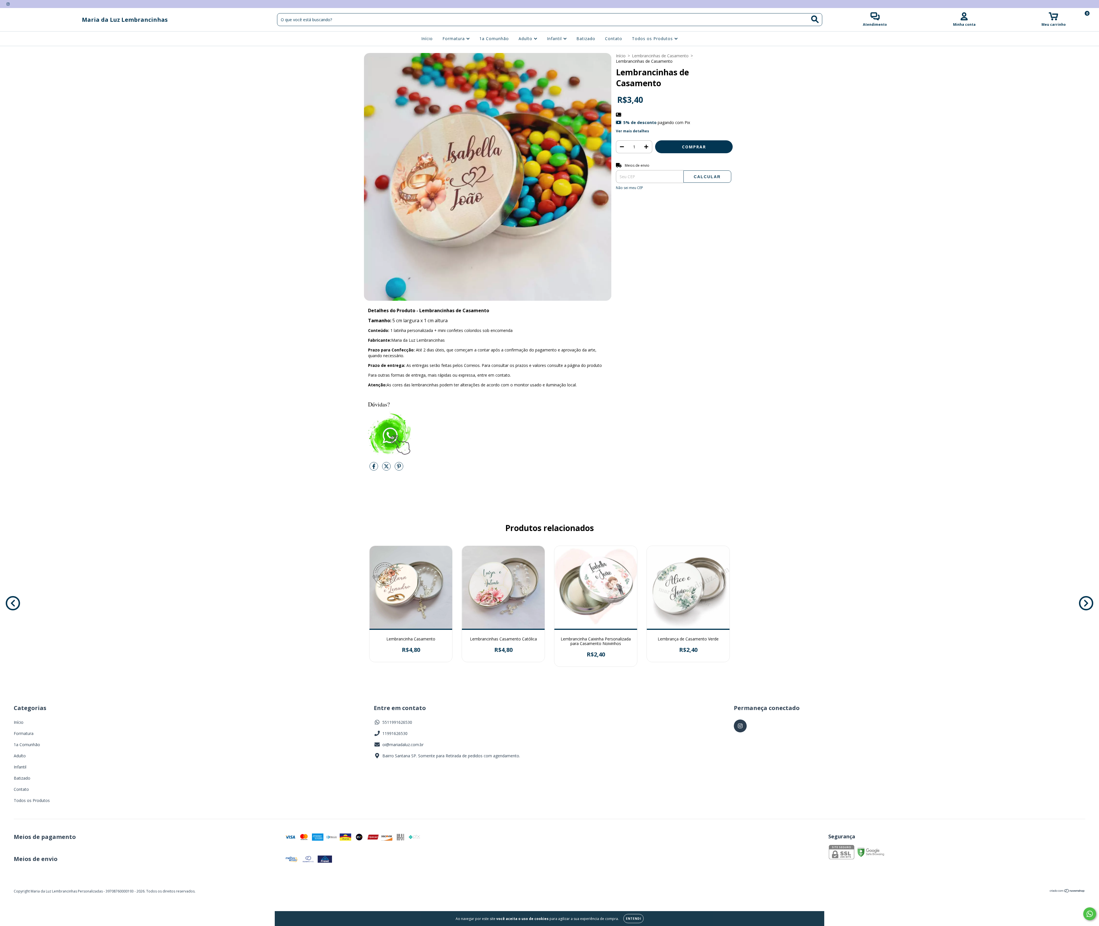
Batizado (585, 38)
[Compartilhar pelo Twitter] (387, 468)
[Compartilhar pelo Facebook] (374, 468)
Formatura (454, 38)
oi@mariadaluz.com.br (403, 744)
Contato (613, 38)
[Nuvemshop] (1067, 891)
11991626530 (395, 733)
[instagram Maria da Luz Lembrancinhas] (8, 4)
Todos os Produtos (653, 38)
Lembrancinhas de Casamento (660, 55)
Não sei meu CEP (629, 187)
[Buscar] (815, 19)
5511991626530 (397, 722)
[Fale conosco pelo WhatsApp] (1089, 913)
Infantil (555, 38)
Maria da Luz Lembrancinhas (125, 19)
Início (427, 38)
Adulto (526, 38)
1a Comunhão (494, 38)
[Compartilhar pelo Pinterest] (399, 468)
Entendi (633, 919)
